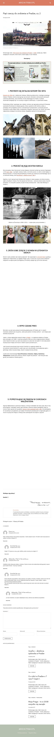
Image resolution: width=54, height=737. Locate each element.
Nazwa (4, 631)
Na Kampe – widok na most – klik (26, 175)
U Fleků (28, 337)
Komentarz (5, 611)
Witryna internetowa (41, 631)
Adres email (22, 631)
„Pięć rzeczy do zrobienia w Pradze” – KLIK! (24, 53)
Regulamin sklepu (32, 732)
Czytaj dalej (32, 665)
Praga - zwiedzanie (31, 646)
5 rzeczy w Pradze (18, 521)
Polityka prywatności (22, 732)
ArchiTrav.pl (27, 3)
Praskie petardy (39, 697)
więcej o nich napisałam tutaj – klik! (32, 409)
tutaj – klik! (9, 172)
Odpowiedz (6, 554)
